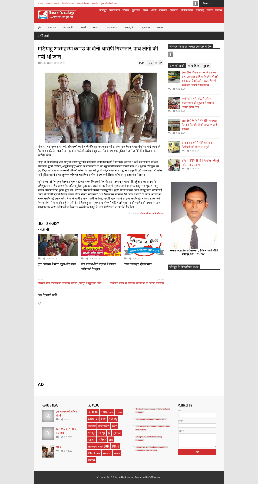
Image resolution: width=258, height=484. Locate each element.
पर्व (109, 433)
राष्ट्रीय (52, 27)
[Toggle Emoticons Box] (40, 303)
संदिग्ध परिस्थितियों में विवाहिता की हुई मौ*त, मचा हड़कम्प (200, 162)
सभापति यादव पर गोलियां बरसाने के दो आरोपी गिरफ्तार (137, 283)
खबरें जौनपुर (54, 63)
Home (40, 3)
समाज (210, 10)
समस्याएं (200, 10)
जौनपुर (126, 10)
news (104, 419)
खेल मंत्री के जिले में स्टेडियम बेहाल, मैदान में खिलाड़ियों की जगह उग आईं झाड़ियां (199, 124)
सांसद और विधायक (83, 3)
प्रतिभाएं (102, 439)
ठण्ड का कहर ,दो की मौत (138, 263)
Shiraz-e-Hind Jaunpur (123, 477)
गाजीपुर (103, 10)
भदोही (154, 10)
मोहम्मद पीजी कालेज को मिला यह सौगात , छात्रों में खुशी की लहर (69, 283)
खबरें (83, 27)
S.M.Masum (107, 412)
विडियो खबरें (187, 10)
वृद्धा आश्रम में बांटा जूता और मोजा (57, 263)
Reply (43, 63)
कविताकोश (103, 426)
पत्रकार (56, 3)
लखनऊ (163, 10)
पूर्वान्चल (146, 27)
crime (119, 412)
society (113, 419)
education (93, 419)
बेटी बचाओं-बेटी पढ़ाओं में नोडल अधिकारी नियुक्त (98, 266)
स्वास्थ (218, 10)
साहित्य (96, 27)
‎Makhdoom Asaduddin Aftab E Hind (151, 419)
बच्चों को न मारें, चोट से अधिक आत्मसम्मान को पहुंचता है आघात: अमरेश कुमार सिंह (198, 102)
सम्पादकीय (95, 3)
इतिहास (92, 426)
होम (39, 27)
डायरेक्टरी (49, 3)
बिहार (145, 10)
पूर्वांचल (91, 439)
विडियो (115, 446)
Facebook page (195, 3)
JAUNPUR (93, 412)
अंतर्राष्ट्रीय (68, 27)
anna (58, 447)
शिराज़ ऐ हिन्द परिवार (68, 3)
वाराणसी (174, 10)
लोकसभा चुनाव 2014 (99, 446)
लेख (111, 439)
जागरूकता (114, 10)
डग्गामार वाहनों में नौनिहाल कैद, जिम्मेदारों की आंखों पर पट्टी (197, 144)
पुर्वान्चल (136, 10)
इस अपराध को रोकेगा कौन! (66, 413)
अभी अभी (44, 36)
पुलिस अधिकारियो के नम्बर (109, 3)
